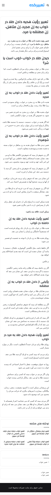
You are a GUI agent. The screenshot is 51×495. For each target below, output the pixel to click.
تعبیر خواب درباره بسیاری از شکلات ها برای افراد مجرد (14, 443)
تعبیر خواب (45, 472)
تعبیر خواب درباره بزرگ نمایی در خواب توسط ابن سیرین (38, 443)
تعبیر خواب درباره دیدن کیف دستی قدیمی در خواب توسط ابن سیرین (13, 433)
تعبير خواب (43, 462)
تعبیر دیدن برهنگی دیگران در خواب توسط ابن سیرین (38, 432)
